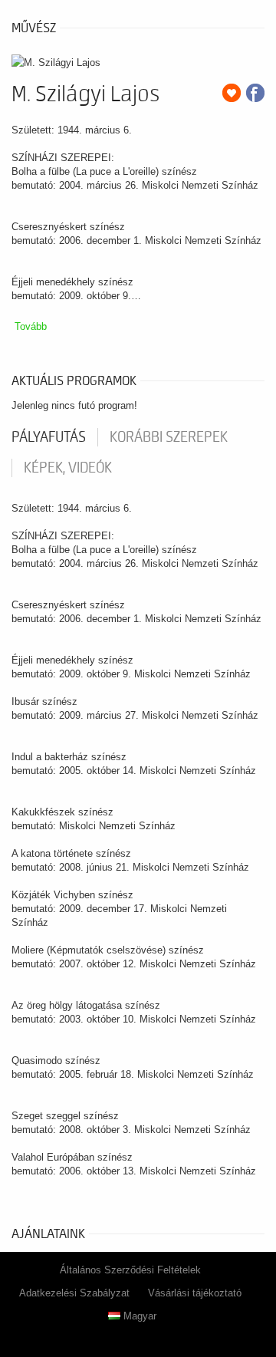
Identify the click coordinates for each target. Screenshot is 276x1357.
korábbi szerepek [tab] (169, 437)
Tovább (31, 326)
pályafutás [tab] (49, 437)
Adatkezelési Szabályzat (74, 1293)
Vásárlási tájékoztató (195, 1293)
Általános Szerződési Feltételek (130, 1270)
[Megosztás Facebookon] (255, 93)
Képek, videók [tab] (68, 467)
